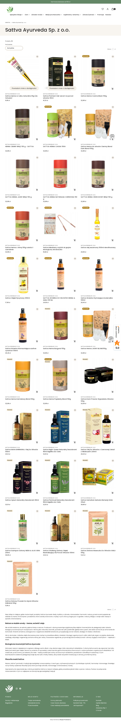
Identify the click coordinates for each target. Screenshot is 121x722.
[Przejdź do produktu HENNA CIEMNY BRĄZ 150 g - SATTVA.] (22, 123)
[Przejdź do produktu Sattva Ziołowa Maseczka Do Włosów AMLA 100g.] (98, 527)
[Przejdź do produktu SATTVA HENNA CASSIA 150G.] (60, 123)
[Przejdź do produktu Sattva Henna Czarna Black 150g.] (98, 73)
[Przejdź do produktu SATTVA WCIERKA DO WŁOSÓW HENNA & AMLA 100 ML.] (60, 275)
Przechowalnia (33, 705)
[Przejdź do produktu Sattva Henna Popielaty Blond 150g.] (60, 376)
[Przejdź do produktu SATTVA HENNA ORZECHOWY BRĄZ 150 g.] (98, 174)
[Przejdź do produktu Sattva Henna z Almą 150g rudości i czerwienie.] (22, 224)
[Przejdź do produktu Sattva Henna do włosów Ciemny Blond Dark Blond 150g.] (98, 123)
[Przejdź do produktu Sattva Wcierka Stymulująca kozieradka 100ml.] (98, 275)
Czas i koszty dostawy (58, 703)
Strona (109, 49)
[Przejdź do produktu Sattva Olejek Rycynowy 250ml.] (22, 275)
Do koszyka (112, 89)
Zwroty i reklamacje (12, 700)
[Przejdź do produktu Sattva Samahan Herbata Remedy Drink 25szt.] (98, 477)
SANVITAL (7, 22)
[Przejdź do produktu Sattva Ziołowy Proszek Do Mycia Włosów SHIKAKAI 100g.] (22, 578)
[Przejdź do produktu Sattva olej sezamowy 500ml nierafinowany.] (98, 224)
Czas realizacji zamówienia (60, 705)
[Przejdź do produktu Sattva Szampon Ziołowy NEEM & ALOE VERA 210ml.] (22, 527)
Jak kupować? (78, 705)
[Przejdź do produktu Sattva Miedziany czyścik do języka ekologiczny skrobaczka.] (60, 224)
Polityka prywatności (80, 700)
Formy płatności (56, 700)
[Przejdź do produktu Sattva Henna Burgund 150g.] (60, 325)
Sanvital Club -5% (79, 703)
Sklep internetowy (60, 719)
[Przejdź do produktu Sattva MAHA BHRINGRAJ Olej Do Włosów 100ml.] (22, 426)
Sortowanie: (8, 44)
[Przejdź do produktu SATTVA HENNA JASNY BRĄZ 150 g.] (22, 174)
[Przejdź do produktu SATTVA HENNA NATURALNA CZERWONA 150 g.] (60, 174)
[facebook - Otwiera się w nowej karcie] (20, 689)
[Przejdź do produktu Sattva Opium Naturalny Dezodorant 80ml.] (22, 477)
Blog (97, 705)
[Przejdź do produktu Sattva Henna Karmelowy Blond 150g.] (22, 376)
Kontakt (99, 700)
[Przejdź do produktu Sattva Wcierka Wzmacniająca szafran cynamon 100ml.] (22, 325)
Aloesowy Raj (100, 708)
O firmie (98, 710)
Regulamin (8, 703)
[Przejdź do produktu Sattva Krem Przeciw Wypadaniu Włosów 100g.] (98, 376)
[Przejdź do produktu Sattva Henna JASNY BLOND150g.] (98, 325)
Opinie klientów (101, 703)
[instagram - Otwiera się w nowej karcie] (17, 689)
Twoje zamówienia (34, 700)
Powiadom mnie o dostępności (24, 88)
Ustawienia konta (34, 703)
